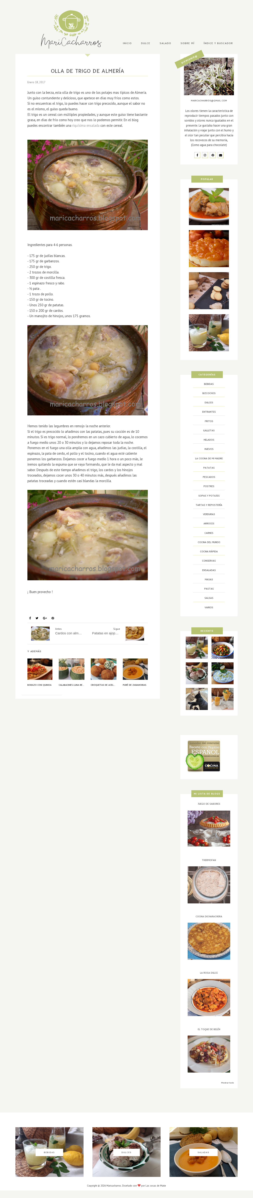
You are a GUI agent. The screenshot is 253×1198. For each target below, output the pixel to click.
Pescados (209, 476)
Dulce (145, 43)
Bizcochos (209, 393)
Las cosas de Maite (156, 1185)
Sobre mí (187, 43)
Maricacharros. (113, 1185)
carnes (208, 532)
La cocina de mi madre (47, 609)
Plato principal (81, 609)
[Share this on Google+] (45, 618)
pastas (209, 588)
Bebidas (209, 383)
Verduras (209, 514)
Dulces (209, 402)
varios (209, 607)
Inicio (127, 43)
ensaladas (209, 570)
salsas (208, 597)
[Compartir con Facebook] (30, 618)
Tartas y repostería (209, 504)
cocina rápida (209, 551)
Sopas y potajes (127, 609)
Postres (209, 486)
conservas (209, 560)
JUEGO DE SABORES (209, 803)
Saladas (104, 609)
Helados (209, 439)
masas (209, 579)
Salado (165, 43)
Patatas (209, 467)
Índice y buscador (218, 43)
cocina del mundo (209, 542)
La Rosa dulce (209, 972)
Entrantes (209, 411)
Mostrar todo (227, 1082)
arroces (209, 523)
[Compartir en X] (37, 618)
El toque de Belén (209, 1029)
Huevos (209, 448)
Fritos (209, 421)
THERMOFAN (209, 860)
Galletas (209, 430)
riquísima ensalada (85, 125)
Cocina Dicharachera (209, 916)
